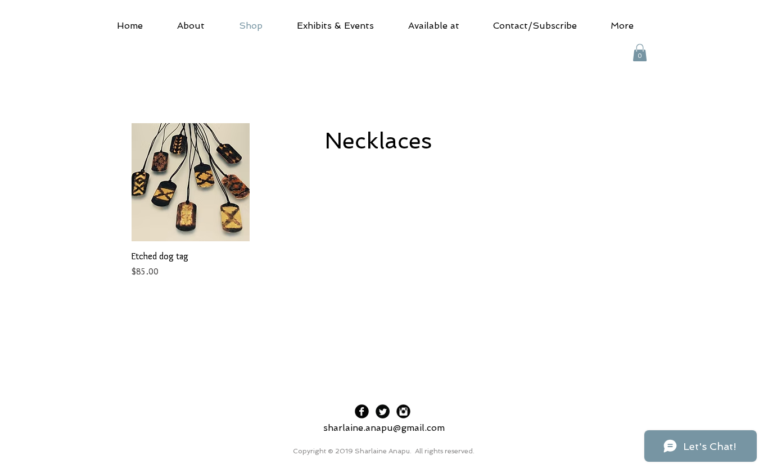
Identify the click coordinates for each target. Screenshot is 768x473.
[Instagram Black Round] (403, 411)
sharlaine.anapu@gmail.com (384, 427)
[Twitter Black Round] (383, 411)
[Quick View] (191, 182)
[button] (640, 52)
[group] (384, 201)
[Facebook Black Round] (362, 411)
